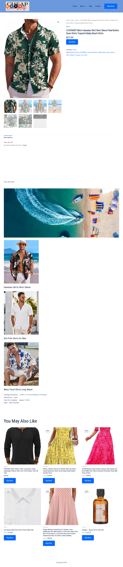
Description (8, 137)
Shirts (77, 20)
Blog (90, 6)
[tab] (8, 137)
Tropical (77, 55)
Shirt (108, 52)
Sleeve (72, 55)
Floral (89, 52)
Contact (98, 6)
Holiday (100, 52)
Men (72, 20)
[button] (85, 6)
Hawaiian (94, 52)
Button (77, 52)
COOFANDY (83, 52)
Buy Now (72, 42)
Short (68, 55)
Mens (105, 52)
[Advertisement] (61, 167)
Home (75, 6)
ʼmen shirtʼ (84, 55)
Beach (72, 52)
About (82, 6)
